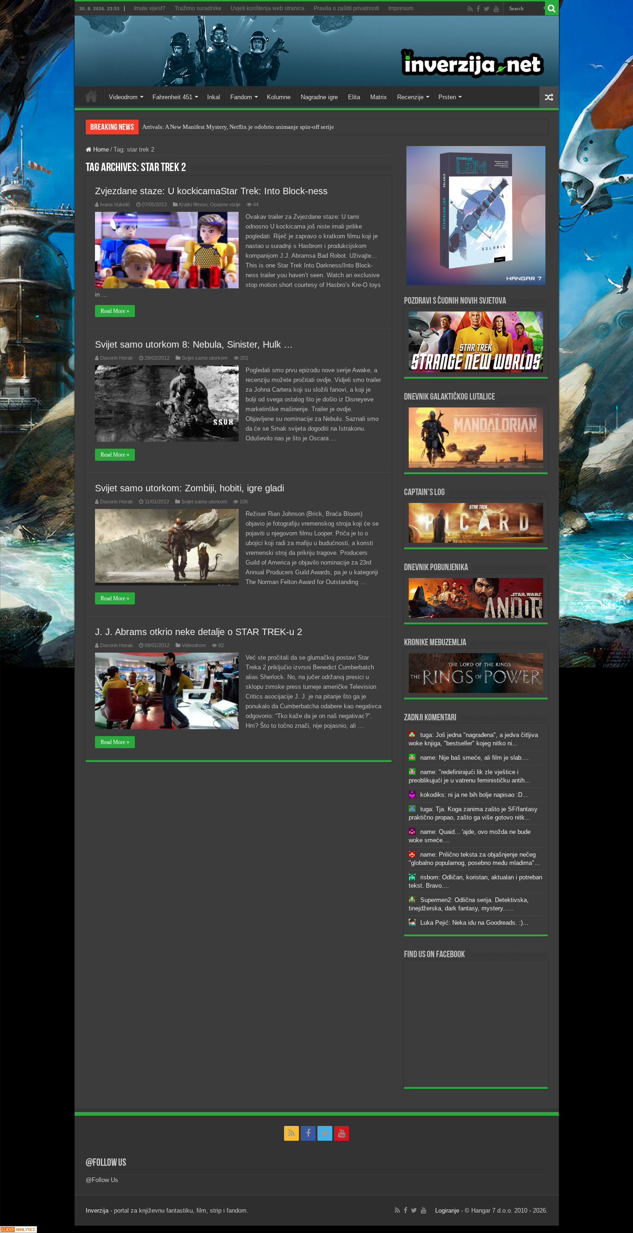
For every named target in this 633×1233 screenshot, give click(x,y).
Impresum (400, 8)
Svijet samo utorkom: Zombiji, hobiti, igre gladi (189, 488)
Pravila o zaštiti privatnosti (346, 8)
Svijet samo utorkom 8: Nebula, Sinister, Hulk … (194, 344)
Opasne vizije (225, 204)
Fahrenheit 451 (172, 97)
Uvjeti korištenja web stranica (267, 8)
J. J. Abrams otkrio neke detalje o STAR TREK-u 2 (198, 632)
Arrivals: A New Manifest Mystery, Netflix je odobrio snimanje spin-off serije (238, 126)
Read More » (115, 311)
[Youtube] (496, 8)
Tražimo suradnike (198, 8)
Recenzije (410, 97)
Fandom (241, 97)
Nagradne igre (319, 97)
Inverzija (97, 1210)
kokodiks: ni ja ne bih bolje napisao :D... (474, 794)
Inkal (213, 97)
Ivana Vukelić (115, 204)
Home (91, 96)
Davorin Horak (116, 358)
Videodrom (123, 97)
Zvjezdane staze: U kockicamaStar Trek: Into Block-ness (211, 191)
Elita (354, 97)
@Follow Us (106, 1163)
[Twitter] (487, 8)
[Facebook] (478, 8)
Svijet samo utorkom (205, 358)
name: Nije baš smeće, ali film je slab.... (474, 757)
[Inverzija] (317, 51)
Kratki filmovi (193, 204)
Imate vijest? (149, 8)
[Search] (552, 8)
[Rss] (470, 8)
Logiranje (447, 1210)
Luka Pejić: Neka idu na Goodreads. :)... (474, 922)
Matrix (378, 97)
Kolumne (279, 97)
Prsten (447, 97)
